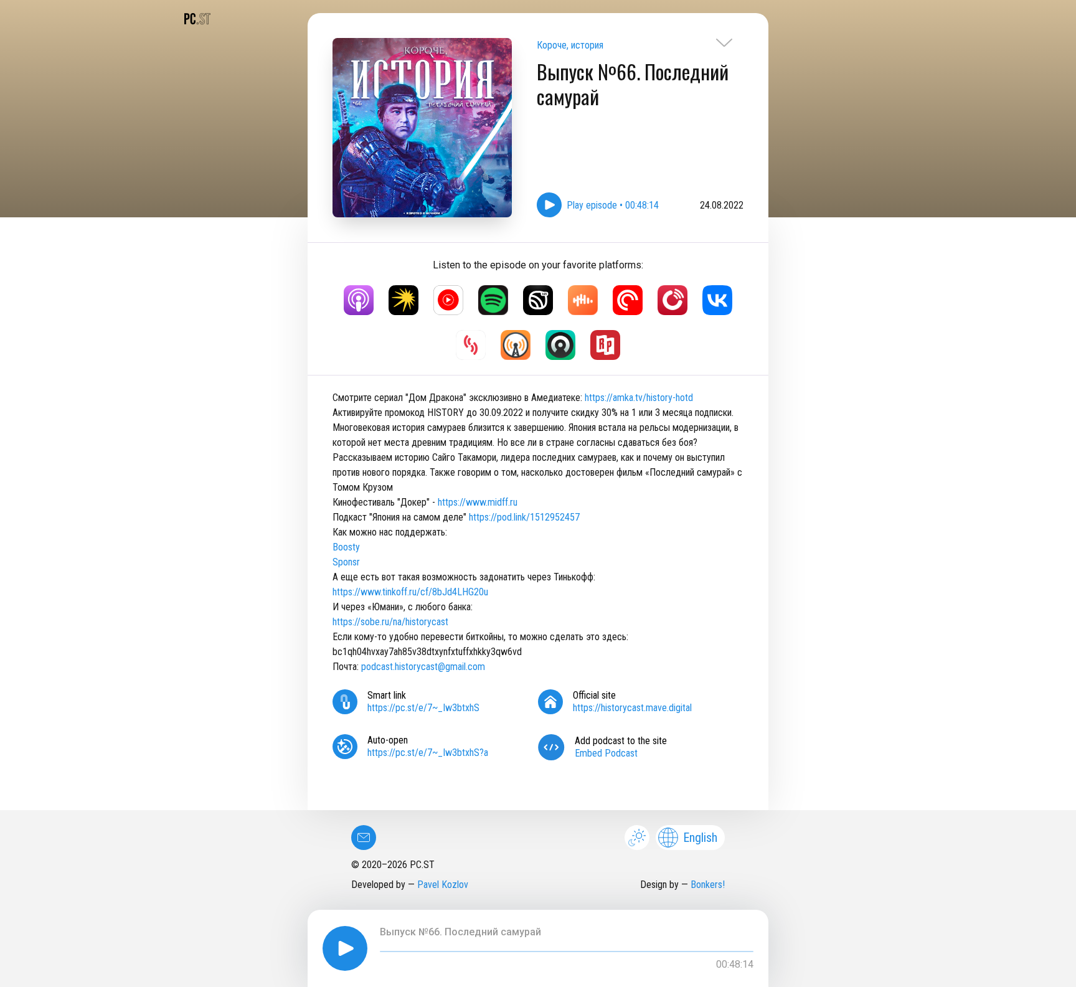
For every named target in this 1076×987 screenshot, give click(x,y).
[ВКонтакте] (717, 300)
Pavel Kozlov (442, 884)
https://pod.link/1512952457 (524, 517)
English (700, 837)
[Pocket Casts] (628, 300)
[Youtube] (448, 300)
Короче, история (570, 45)
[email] (363, 837)
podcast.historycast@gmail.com (423, 667)
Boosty (346, 547)
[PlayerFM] (672, 300)
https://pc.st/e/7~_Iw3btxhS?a (427, 752)
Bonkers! (708, 884)
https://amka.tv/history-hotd (639, 398)
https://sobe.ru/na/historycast (390, 622)
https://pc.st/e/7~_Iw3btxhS (423, 708)
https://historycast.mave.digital (632, 708)
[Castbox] (583, 300)
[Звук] (538, 300)
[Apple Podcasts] (359, 300)
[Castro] (560, 345)
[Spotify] (493, 300)
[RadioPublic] (605, 345)
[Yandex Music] (403, 300)
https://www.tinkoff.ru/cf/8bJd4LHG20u (410, 592)
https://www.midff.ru (477, 502)
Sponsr (346, 562)
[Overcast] (516, 345)
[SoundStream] (471, 345)
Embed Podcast (606, 753)
